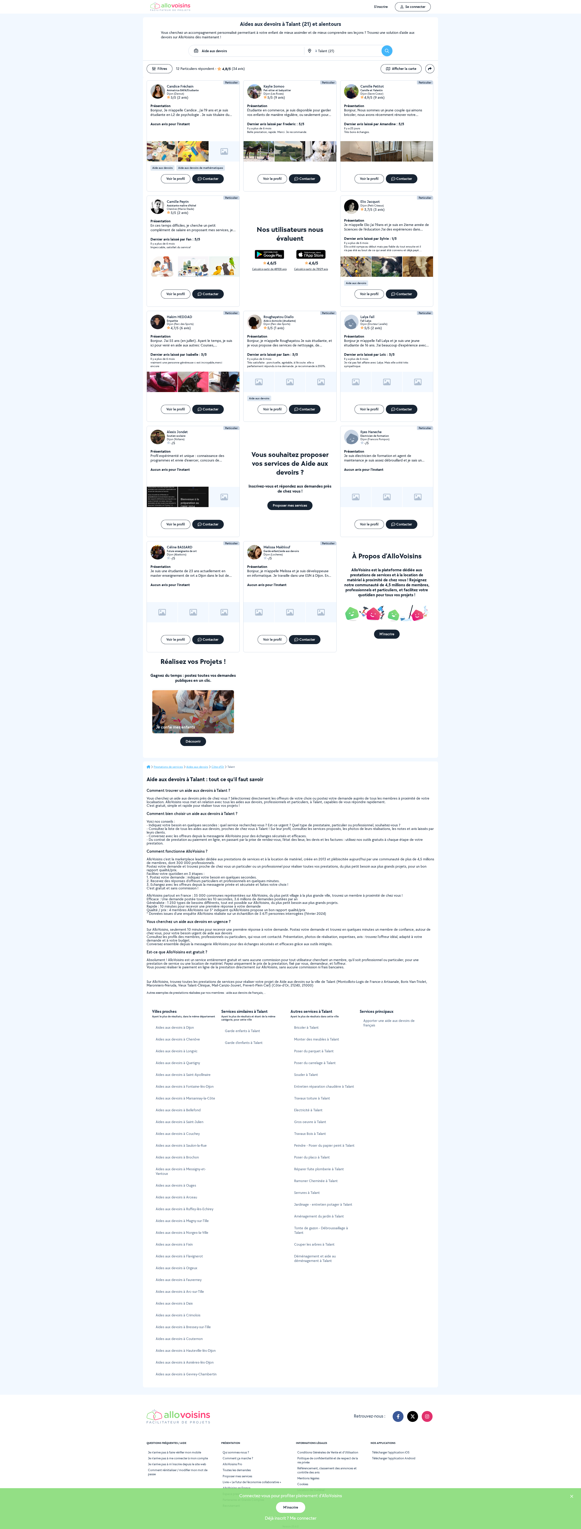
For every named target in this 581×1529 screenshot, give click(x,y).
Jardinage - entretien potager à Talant (323, 1204)
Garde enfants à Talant (242, 1030)
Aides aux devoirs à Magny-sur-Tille (182, 1220)
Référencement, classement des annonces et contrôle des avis (327, 1470)
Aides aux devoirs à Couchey (178, 1133)
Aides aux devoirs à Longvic (176, 1051)
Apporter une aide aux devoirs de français (389, 1023)
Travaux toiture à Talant (312, 1098)
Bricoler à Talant (306, 1027)
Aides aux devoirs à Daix (174, 1303)
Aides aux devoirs (197, 767)
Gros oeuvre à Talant (310, 1121)
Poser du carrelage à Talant (315, 1062)
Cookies (302, 1484)
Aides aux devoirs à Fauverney (179, 1279)
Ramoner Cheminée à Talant (316, 1180)
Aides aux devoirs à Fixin (174, 1244)
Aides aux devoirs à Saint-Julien (179, 1121)
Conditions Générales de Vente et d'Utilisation (327, 1452)
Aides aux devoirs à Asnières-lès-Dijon (185, 1362)
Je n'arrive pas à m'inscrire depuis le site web (177, 1464)
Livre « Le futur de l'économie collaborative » (252, 1482)
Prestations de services (168, 767)
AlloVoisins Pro (232, 1464)
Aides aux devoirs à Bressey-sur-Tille (183, 1327)
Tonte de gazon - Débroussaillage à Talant (321, 1230)
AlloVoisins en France (236, 1488)
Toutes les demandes (237, 1470)
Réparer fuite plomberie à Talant (319, 1169)
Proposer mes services (237, 1476)
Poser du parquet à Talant (314, 1051)
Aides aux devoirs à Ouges (176, 1185)
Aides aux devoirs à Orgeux (176, 1268)
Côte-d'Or (218, 767)
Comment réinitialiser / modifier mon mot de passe (177, 1472)
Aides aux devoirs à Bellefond (178, 1110)
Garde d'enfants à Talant (244, 1042)
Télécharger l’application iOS (390, 1452)
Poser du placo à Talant (312, 1157)
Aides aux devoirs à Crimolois (178, 1315)
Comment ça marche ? (238, 1458)
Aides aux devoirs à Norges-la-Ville (182, 1232)
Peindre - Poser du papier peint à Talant (324, 1145)
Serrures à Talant (307, 1192)
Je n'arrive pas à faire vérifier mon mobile (174, 1452)
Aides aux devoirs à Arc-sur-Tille (180, 1291)
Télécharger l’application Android (393, 1458)
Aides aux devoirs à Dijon (175, 1027)
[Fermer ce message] (571, 1497)
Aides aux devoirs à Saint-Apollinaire (183, 1074)
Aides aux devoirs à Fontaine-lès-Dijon (185, 1086)
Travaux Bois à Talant (310, 1133)
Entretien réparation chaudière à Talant (324, 1086)
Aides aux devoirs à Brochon (177, 1157)
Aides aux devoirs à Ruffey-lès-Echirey (184, 1209)
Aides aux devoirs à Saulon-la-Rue (181, 1145)
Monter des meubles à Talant (316, 1039)
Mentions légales (308, 1478)
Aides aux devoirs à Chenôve (178, 1039)
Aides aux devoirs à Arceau (176, 1197)
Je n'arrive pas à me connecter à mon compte (178, 1458)
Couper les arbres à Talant (314, 1244)
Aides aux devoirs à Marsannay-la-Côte (185, 1098)
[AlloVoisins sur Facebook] (398, 1416)
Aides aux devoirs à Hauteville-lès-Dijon (186, 1350)
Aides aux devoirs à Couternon (179, 1338)
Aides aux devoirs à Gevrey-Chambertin (186, 1374)
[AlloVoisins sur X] (412, 1416)
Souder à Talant (306, 1074)
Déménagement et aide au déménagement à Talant (315, 1258)
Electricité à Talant (308, 1110)
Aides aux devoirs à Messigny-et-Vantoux (181, 1171)
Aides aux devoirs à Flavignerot (179, 1256)
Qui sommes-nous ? (236, 1452)
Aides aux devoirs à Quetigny (178, 1062)
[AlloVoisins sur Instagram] (427, 1416)
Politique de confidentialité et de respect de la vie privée (327, 1460)
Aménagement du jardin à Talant (319, 1216)
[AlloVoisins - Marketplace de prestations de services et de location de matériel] (170, 9)
